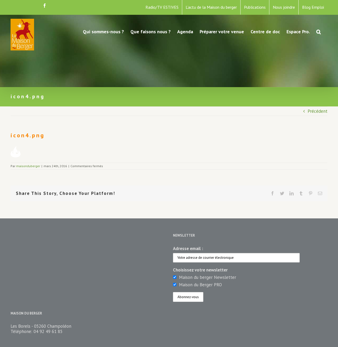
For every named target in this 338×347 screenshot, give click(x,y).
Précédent (317, 111)
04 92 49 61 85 (48, 331)
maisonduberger (28, 166)
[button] (318, 31)
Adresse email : (188, 248)
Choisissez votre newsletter (200, 270)
